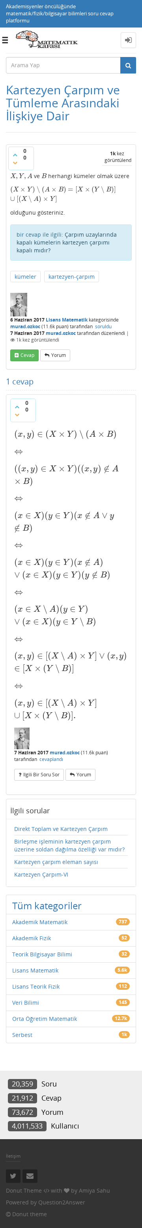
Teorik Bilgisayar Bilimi (42, 954)
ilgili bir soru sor (41, 774)
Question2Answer (61, 1202)
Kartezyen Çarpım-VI (41, 874)
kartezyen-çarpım (72, 276)
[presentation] (21, 176)
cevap (27, 355)
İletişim (13, 1156)
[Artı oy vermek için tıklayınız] (15, 154)
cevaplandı (51, 759)
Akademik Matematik (39, 922)
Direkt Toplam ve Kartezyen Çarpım (61, 829)
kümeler (25, 276)
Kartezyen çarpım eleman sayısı (56, 862)
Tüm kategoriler (47, 905)
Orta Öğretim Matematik (44, 1018)
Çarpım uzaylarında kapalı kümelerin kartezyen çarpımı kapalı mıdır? (67, 242)
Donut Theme (24, 1190)
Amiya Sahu (94, 1190)
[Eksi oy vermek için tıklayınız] (15, 162)
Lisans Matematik (67, 319)
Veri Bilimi (25, 1002)
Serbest (22, 1035)
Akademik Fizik (31, 938)
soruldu (103, 326)
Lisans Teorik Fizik (36, 986)
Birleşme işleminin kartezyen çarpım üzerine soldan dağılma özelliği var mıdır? (69, 845)
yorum (58, 355)
